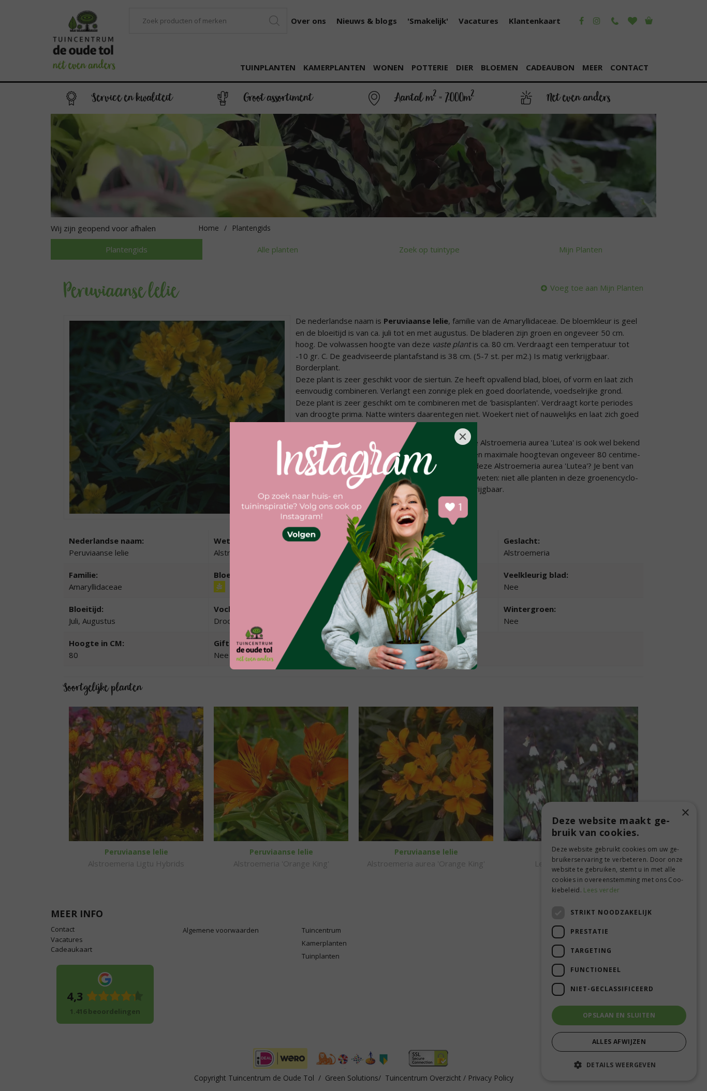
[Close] (462, 436)
